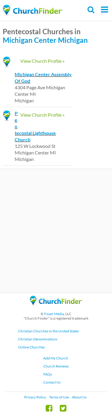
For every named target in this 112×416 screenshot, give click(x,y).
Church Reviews (56, 366)
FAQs (47, 374)
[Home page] (32, 10)
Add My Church (55, 358)
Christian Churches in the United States (48, 331)
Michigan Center (29, 40)
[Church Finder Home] (56, 308)
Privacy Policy (35, 397)
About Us (79, 397)
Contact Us (52, 382)
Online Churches (31, 347)
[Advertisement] (56, 231)
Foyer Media (54, 314)
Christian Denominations (37, 339)
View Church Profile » (42, 61)
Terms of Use (59, 397)
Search (91, 9)
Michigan (73, 40)
